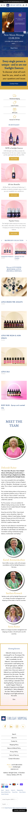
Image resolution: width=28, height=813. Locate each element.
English (4, 804)
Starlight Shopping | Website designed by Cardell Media (15, 808)
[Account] (23, 5)
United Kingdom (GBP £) (8, 799)
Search (14, 734)
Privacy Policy (14, 752)
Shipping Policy (14, 745)
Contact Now (14, 84)
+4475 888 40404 (14, 765)
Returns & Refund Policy (14, 748)
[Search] (5, 5)
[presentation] (3, 32)
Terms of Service (14, 755)
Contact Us (14, 741)
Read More (14, 48)
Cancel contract (19, 810)
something (15, 1)
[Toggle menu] (1, 5)
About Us (14, 738)
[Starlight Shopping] (14, 5)
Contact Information (14, 759)
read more (14, 158)
